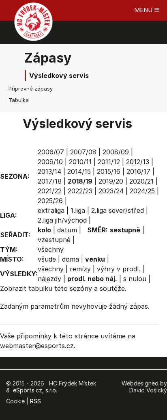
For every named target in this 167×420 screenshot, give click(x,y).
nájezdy (49, 279)
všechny (51, 249)
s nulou (134, 279)
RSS (35, 401)
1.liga (78, 210)
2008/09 (116, 152)
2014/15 (79, 171)
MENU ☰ (146, 10)
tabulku (40, 288)
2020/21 (141, 181)
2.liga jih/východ (62, 220)
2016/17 (138, 171)
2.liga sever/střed (117, 210)
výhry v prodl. (118, 269)
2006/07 (51, 152)
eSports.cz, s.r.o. (35, 390)
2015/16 (108, 171)
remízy (80, 269)
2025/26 (50, 201)
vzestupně (54, 240)
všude (47, 259)
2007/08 (83, 152)
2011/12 (109, 162)
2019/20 (110, 181)
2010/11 (80, 162)
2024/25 (142, 191)
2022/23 (80, 191)
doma (70, 259)
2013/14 (49, 171)
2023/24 (111, 191)
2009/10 (50, 162)
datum (67, 230)
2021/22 (50, 191)
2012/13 (137, 162)
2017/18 (50, 181)
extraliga (51, 210)
